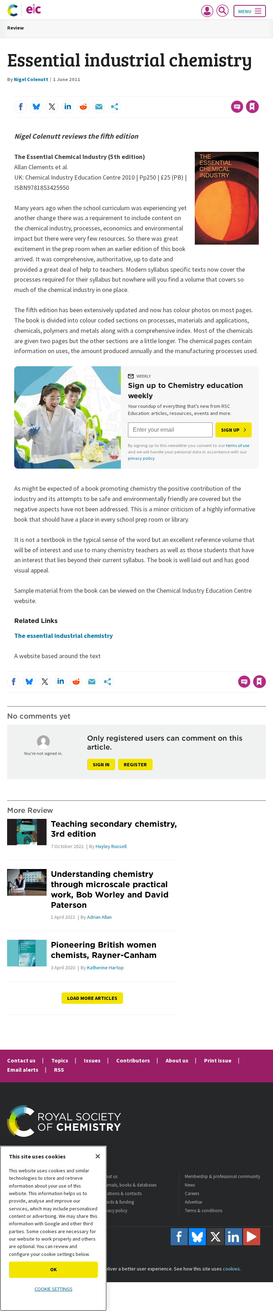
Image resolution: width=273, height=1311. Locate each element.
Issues (92, 1060)
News (190, 1185)
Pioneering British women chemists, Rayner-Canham (104, 949)
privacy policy (141, 458)
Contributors (133, 1060)
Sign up (230, 430)
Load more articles (92, 998)
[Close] (98, 1156)
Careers (192, 1193)
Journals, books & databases (128, 1185)
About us (177, 1060)
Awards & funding (117, 1202)
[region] (53, 1228)
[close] (258, 92)
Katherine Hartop (105, 967)
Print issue (217, 1060)
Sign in (101, 764)
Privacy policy (113, 1211)
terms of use (237, 445)
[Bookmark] (252, 106)
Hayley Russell (111, 846)
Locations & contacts (120, 1193)
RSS (59, 1069)
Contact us (21, 1060)
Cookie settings (53, 1289)
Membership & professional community (222, 1176)
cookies (231, 1268)
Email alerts (22, 1069)
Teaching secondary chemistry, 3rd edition (114, 829)
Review (15, 28)
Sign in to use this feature (224, 92)
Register (135, 764)
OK (53, 1269)
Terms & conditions (203, 1211)
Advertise (193, 1202)
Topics (59, 1060)
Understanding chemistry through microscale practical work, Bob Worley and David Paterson (109, 889)
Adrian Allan (99, 917)
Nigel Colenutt (31, 79)
